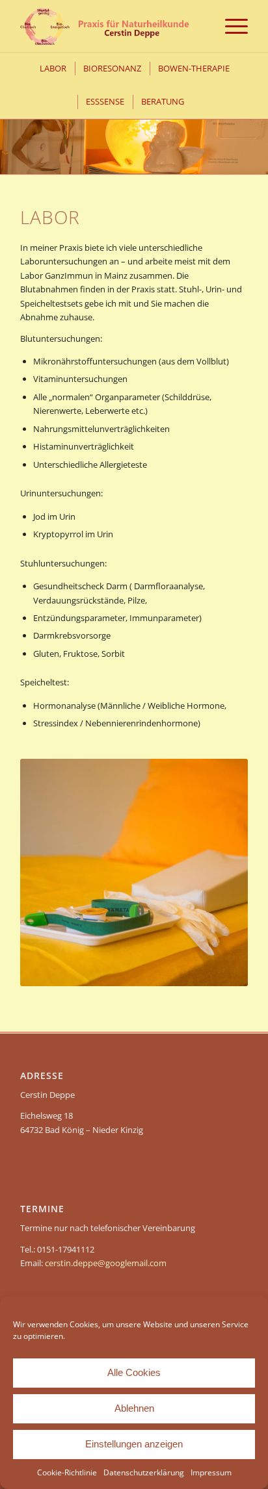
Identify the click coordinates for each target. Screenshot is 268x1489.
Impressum (211, 1472)
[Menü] (230, 26)
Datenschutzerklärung (143, 1472)
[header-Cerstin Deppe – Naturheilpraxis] (111, 26)
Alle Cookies (134, 1372)
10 (175, 157)
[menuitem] (230, 26)
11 (186, 157)
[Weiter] (256, 133)
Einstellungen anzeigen (134, 1443)
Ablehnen (134, 1408)
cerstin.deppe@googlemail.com (106, 1263)
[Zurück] (11, 133)
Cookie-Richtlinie (67, 1472)
